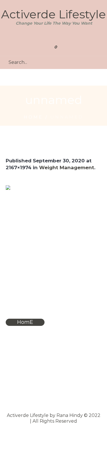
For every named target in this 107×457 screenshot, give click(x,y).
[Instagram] (60, 36)
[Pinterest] (45, 36)
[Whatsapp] (68, 36)
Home (33, 117)
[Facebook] (37, 36)
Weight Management (66, 167)
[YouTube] (52, 36)
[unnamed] (53, 229)
